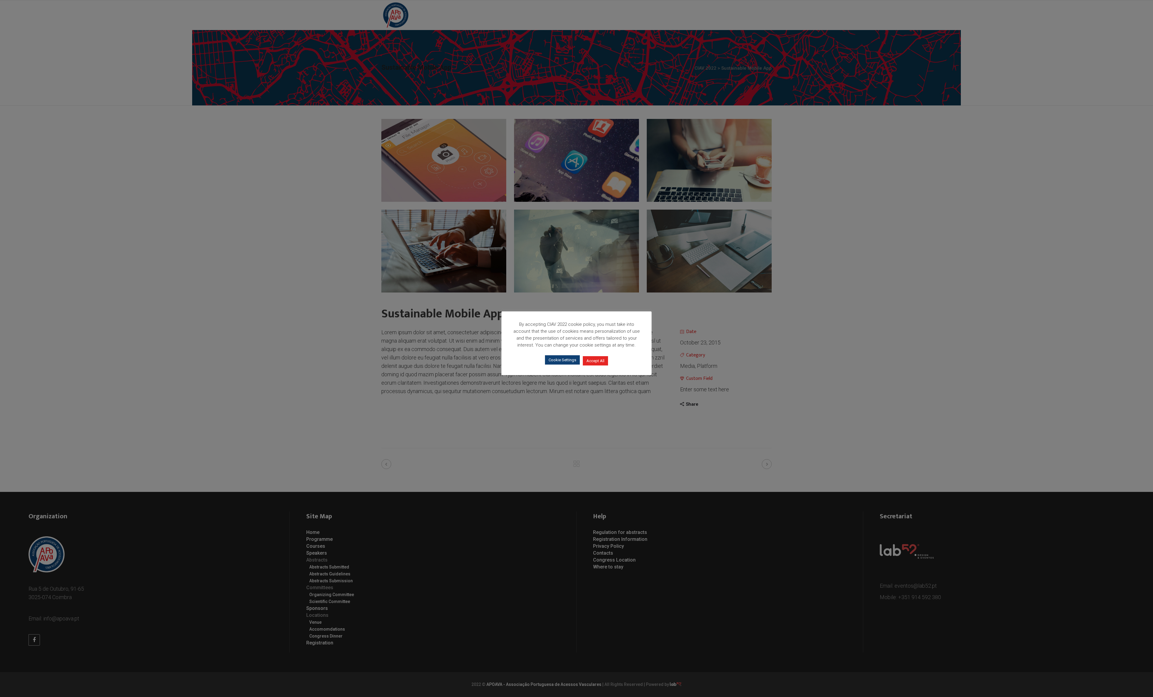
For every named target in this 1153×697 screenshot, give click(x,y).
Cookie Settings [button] (562, 360)
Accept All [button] (595, 361)
